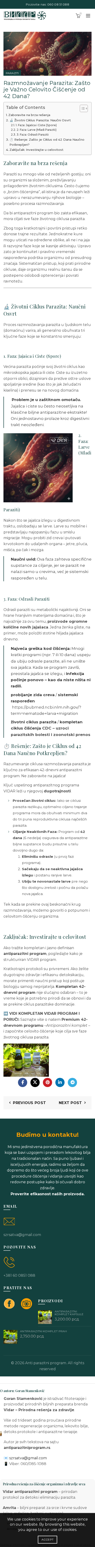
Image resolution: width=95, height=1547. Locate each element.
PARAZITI (12, 73)
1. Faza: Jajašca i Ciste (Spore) (36, 125)
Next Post (70, 1103)
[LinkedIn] (60, 1082)
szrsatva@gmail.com (22, 1235)
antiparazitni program (33, 213)
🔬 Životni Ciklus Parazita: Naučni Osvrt (40, 120)
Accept (48, 1539)
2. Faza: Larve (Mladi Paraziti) (36, 129)
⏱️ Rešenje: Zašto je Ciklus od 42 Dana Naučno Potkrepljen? (46, 142)
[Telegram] (72, 1082)
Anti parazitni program (45, 1363)
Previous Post (29, 1103)
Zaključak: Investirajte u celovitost (36, 149)
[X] (35, 1082)
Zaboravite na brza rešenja (29, 115)
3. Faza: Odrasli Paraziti (32, 134)
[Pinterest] (47, 1082)
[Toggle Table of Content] (81, 108)
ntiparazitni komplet (68, 1025)
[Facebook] (22, 1082)
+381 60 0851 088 (19, 1275)
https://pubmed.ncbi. (33, 707)
